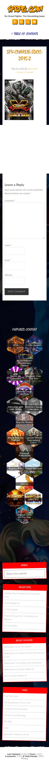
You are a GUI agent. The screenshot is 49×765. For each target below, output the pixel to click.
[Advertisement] (24, 149)
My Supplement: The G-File (17, 702)
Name (8, 245)
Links (6, 728)
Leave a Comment (26, 72)
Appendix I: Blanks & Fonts (16, 734)
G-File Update (10, 609)
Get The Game (11, 696)
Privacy (24, 758)
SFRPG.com (24, 9)
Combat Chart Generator (30, 663)
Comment (10, 201)
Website (8, 275)
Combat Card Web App (15, 715)
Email (8, 260)
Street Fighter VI (11, 603)
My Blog (8, 721)
